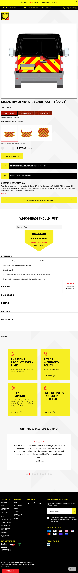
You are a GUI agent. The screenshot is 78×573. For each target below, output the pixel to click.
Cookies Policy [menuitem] (6, 522)
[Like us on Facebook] (34, 503)
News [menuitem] (16, 508)
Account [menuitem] (4, 503)
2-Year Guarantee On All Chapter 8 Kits (40, 200)
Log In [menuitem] (16, 518)
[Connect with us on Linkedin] (40, 503)
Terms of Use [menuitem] (5, 525)
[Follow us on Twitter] (28, 503)
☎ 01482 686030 (11, 8)
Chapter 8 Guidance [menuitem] (4, 513)
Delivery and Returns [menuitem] (5, 528)
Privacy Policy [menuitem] (6, 520)
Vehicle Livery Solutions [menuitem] (19, 514)
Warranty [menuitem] (4, 532)
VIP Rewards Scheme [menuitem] (5, 509)
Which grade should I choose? (10, 117)
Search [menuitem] (16, 511)
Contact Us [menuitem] (18, 506)
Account (48, 8)
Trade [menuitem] (3, 506)
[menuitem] (13, 545)
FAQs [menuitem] (2, 517)
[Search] (64, 8)
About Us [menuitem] (17, 503)
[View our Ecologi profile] (4, 545)
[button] (70, 286)
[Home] (5, 16)
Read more (5, 193)
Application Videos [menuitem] (5, 535)
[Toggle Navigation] (3, 8)
